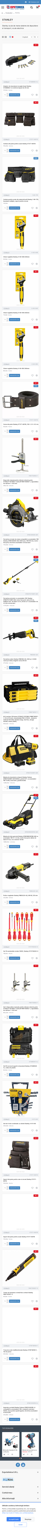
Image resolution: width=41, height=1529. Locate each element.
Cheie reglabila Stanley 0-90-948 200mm (16, 257)
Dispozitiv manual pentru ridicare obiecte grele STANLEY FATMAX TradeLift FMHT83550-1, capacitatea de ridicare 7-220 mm (20, 481)
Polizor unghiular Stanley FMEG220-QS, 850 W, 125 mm (20, 895)
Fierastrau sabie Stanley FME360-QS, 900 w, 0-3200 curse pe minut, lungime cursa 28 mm (19, 660)
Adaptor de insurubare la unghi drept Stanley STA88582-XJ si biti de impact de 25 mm (17, 87)
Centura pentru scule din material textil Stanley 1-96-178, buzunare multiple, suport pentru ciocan (21, 200)
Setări (20, 1525)
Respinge (28, 1519)
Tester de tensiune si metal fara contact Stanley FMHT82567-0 (18, 1293)
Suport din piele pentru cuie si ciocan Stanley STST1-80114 (19, 1180)
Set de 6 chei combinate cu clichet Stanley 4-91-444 (19, 1123)
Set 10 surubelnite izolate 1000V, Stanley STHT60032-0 (20, 951)
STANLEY (6, 82)
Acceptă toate (14, 1519)
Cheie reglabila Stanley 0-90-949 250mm (16, 312)
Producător (9, 13)
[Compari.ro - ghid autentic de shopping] (30, 1480)
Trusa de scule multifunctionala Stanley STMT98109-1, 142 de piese (20, 1350)
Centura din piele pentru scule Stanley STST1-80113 (19, 143)
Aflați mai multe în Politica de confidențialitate (17, 1513)
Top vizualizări (7, 1428)
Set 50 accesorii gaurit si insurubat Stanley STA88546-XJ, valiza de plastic (20, 1067)
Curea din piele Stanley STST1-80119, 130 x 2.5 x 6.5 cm (20, 424)
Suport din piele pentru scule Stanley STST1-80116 (19, 1237)
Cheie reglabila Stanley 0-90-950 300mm (16, 368)
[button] (19, 1458)
